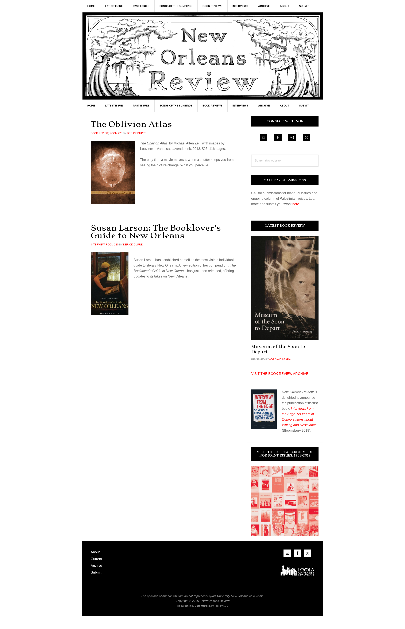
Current (96, 559)
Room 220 (115, 133)
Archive (96, 565)
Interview (97, 244)
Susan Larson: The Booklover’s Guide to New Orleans (156, 231)
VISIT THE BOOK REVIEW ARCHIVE (279, 374)
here (295, 204)
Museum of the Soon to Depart (278, 349)
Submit (96, 572)
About (95, 552)
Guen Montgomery (204, 606)
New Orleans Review (202, 56)
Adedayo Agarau (281, 359)
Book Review (99, 133)
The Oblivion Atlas (131, 124)
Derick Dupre (136, 133)
